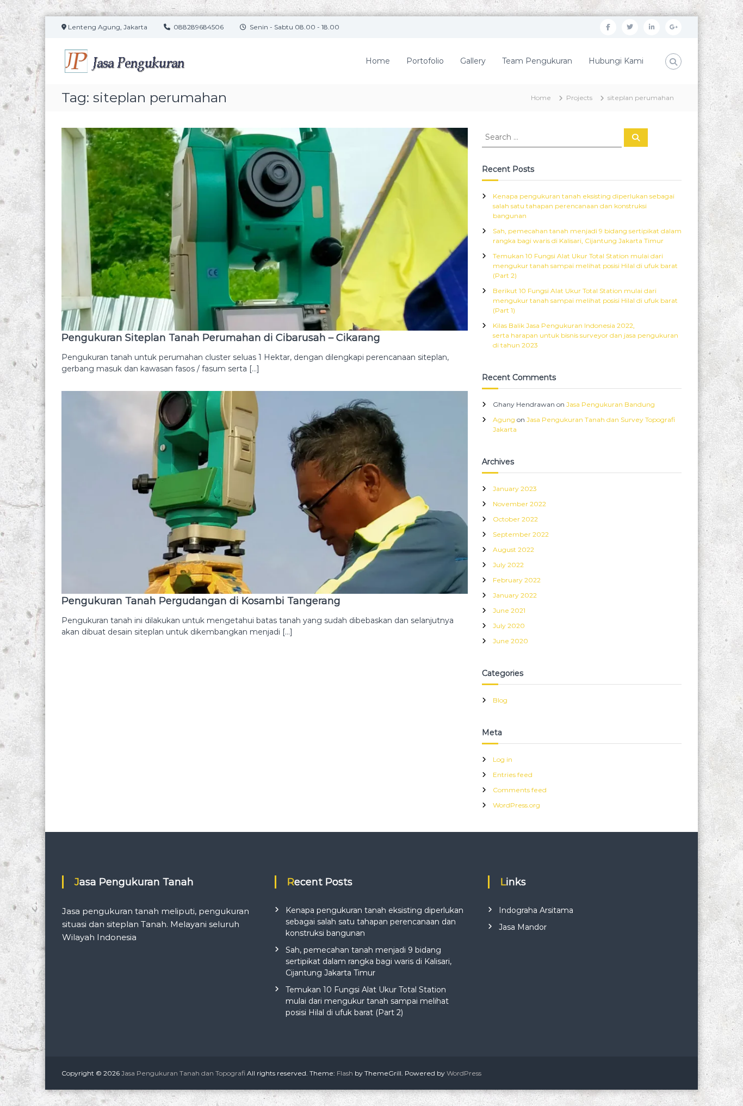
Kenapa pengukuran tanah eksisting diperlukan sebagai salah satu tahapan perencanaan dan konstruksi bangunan (583, 206)
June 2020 (510, 641)
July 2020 (509, 626)
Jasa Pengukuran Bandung (610, 404)
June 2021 (509, 610)
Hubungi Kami (616, 61)
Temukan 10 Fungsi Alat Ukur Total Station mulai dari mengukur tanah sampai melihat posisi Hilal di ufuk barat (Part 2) (585, 265)
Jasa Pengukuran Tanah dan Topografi (183, 1073)
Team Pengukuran (537, 61)
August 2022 (513, 549)
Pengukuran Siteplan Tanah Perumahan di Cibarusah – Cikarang (220, 338)
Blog (500, 700)
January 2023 (515, 488)
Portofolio (425, 61)
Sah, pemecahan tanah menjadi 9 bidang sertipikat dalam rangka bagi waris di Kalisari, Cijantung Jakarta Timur (368, 961)
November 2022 (519, 504)
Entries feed (513, 775)
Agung (504, 419)
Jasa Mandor (523, 927)
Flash (345, 1073)
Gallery (473, 61)
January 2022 (515, 595)
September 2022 (521, 534)
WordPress (464, 1073)
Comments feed (520, 790)
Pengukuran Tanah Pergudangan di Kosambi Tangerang (200, 601)
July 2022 (508, 565)
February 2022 (517, 580)
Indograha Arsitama (536, 910)
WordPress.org (516, 805)
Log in (502, 759)
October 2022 (515, 519)
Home (378, 61)
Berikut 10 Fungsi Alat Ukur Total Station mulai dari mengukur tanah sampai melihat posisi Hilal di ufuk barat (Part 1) (585, 300)
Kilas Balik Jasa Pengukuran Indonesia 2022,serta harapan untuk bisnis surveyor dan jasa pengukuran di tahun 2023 (585, 335)
